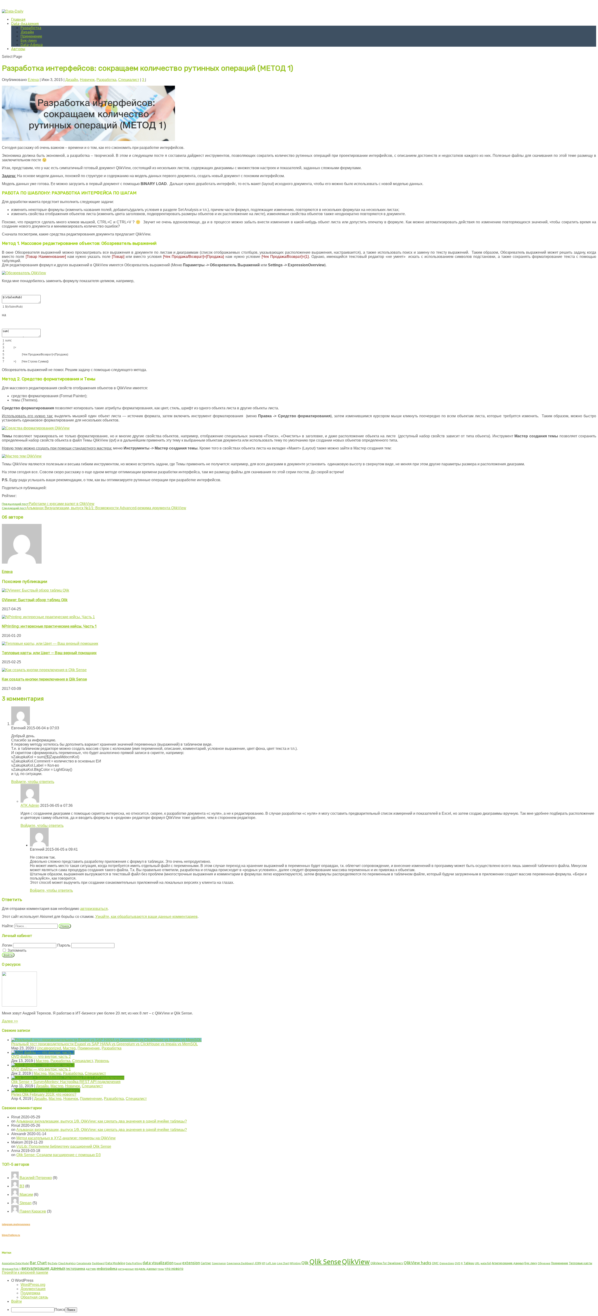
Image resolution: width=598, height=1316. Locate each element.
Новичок (87, 80)
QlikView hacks (417, 1262)
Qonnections (446, 1263)
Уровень (102, 1061)
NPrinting (295, 1263)
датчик (91, 1268)
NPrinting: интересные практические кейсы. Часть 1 (49, 626)
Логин (7, 945)
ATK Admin (30, 805)
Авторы (18, 49)
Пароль (63, 945)
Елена (33, 80)
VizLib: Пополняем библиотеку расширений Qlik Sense (63, 1146)
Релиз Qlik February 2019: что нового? (43, 1094)
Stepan (25, 1203)
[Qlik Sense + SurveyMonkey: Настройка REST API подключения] (67, 1078)
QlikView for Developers (386, 1263)
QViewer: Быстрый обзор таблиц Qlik (35, 600)
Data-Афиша (32, 44)
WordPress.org (33, 1285)
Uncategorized (49, 1048)
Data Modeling (115, 1263)
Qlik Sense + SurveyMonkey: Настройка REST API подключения (66, 1082)
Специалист (128, 80)
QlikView (356, 1262)
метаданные (126, 1268)
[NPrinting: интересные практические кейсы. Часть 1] (48, 617)
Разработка (31, 28)
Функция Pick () (11, 1268)
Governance (219, 1263)
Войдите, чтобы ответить (32, 782)
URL (477, 1263)
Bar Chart (38, 1262)
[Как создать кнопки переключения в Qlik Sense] (44, 670)
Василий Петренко (35, 1178)
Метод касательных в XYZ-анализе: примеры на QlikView (66, 1138)
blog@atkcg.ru (11, 1235)
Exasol (178, 1263)
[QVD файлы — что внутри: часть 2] (43, 1052)
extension (191, 1262)
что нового (174, 1268)
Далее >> (10, 1021)
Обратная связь (34, 1297)
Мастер (69, 1048)
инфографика (107, 1268)
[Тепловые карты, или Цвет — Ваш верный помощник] (50, 644)
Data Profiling (134, 1263)
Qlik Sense (325, 1261)
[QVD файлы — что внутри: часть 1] (43, 1065)
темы (160, 1268)
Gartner (206, 1263)
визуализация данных (43, 1268)
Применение (31, 36)
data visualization (158, 1262)
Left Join (271, 1263)
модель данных (146, 1268)
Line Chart (283, 1263)
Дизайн (27, 32)
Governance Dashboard (240, 1263)
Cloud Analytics (67, 1263)
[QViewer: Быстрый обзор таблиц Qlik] (35, 590)
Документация (33, 1289)
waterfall (486, 1263)
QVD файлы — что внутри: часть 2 (41, 1057)
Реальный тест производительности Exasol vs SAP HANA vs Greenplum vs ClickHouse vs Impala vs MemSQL (104, 1044)
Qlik (305, 1262)
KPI (263, 1263)
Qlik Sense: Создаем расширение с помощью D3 (58, 1155)
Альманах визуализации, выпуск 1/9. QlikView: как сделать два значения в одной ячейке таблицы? (101, 1121)
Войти (16, 1301)
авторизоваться (94, 909)
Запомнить (16, 950)
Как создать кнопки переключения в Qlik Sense (44, 679)
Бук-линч (29, 40)
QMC (435, 1263)
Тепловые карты (580, 1263)
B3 (21, 1186)
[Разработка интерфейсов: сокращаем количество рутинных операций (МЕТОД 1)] (88, 140)
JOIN (257, 1263)
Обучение (544, 1263)
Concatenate (83, 1263)
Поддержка (30, 1293)
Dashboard (98, 1263)
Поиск (59, 1310)
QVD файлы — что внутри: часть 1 (41, 1069)
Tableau (468, 1263)
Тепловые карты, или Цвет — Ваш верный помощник (49, 653)
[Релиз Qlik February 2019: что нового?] (45, 1090)
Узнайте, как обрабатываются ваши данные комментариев (146, 917)
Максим (26, 1195)
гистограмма (75, 1268)
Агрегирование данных (508, 1263)
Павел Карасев (32, 1211)
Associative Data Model (15, 1263)
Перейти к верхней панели (25, 1272)
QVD (457, 1263)
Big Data (52, 1263)
